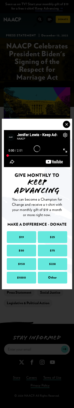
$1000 (21, 277)
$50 (21, 250)
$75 (52, 250)
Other (52, 277)
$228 (52, 264)
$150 (21, 264)
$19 (21, 237)
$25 (52, 237)
